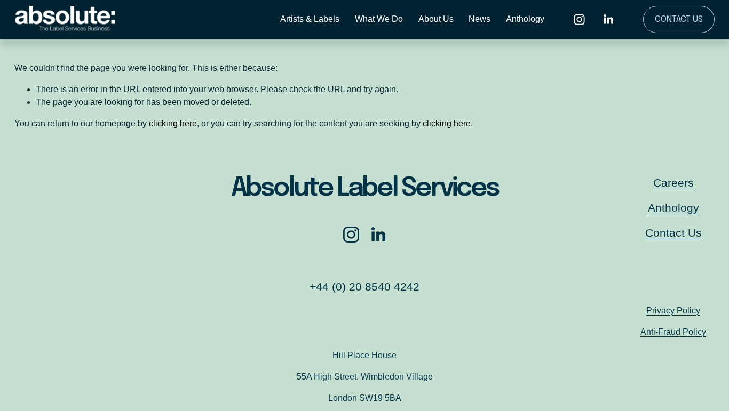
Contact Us (679, 19)
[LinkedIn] (608, 19)
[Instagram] (579, 19)
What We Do (379, 18)
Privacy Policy (673, 310)
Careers (673, 182)
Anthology (525, 18)
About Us (436, 18)
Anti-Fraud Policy (673, 331)
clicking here (173, 123)
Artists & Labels (309, 18)
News (479, 18)
